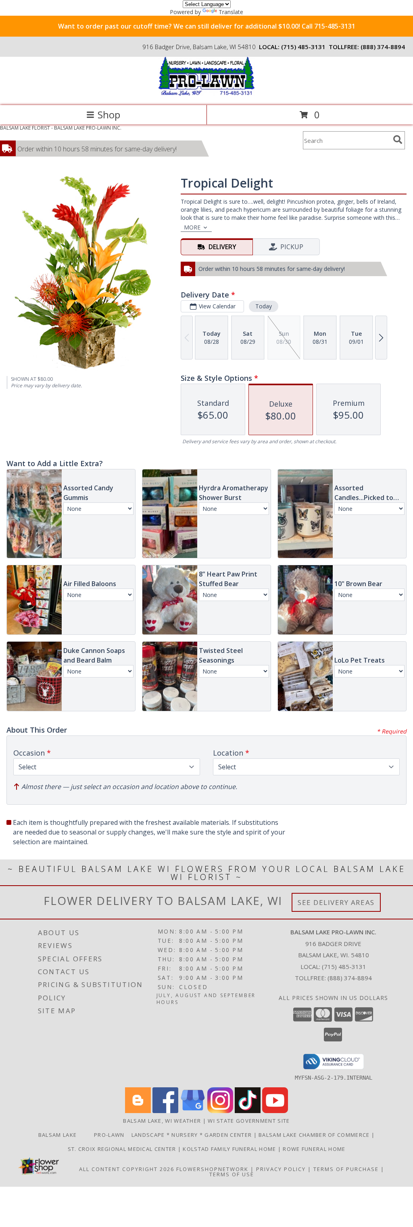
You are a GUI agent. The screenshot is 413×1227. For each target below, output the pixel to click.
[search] (398, 140)
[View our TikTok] (248, 1111)
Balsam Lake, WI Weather (162, 1120)
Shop (109, 114)
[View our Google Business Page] (193, 1111)
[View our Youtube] (275, 1111)
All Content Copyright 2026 (126, 1169)
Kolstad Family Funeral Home (230, 1149)
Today (263, 306)
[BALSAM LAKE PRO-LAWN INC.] (206, 93)
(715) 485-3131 (303, 47)
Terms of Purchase (346, 1169)
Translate (231, 12)
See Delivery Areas (336, 902)
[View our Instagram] (220, 1111)
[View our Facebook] (165, 1111)
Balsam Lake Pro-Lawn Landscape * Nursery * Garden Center (146, 1134)
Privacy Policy (281, 1169)
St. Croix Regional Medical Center (123, 1149)
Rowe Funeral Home (314, 1149)
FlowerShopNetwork (212, 1169)
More (192, 227)
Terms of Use (231, 1174)
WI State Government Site (249, 1120)
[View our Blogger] (138, 1111)
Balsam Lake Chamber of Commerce (315, 1134)
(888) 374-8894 (383, 47)
